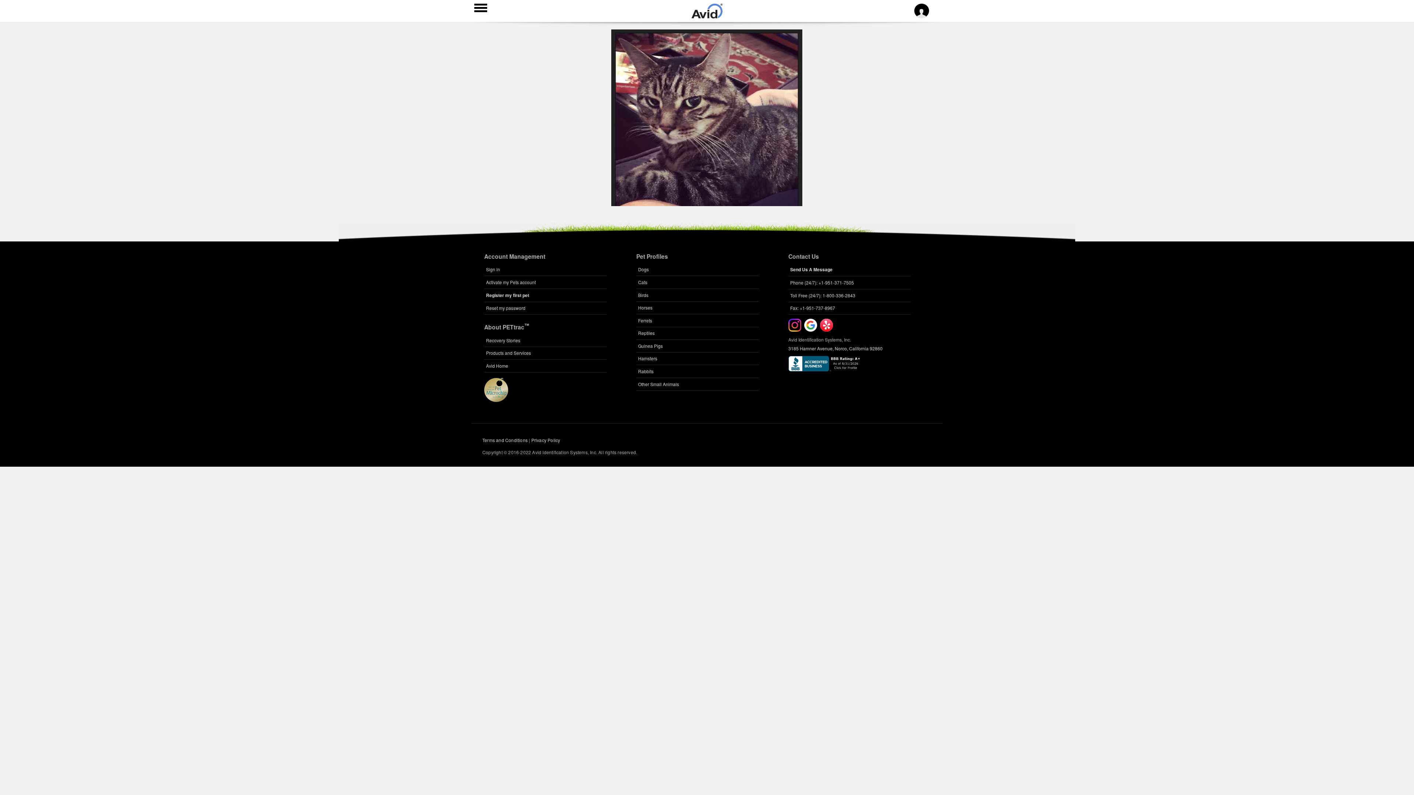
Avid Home (497, 366)
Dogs (643, 269)
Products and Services (508, 353)
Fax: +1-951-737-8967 (812, 308)
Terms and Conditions (505, 440)
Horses (645, 307)
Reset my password (505, 308)
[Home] (707, 16)
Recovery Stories (503, 340)
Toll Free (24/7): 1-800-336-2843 (822, 295)
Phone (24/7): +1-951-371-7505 (822, 282)
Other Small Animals (658, 384)
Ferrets (645, 320)
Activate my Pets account (511, 282)
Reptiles (646, 333)
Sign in (493, 269)
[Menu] (480, 9)
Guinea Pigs (650, 346)
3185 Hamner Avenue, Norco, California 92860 (835, 348)
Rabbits (646, 371)
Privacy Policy (545, 440)
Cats (642, 282)
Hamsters (647, 358)
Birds (643, 295)
